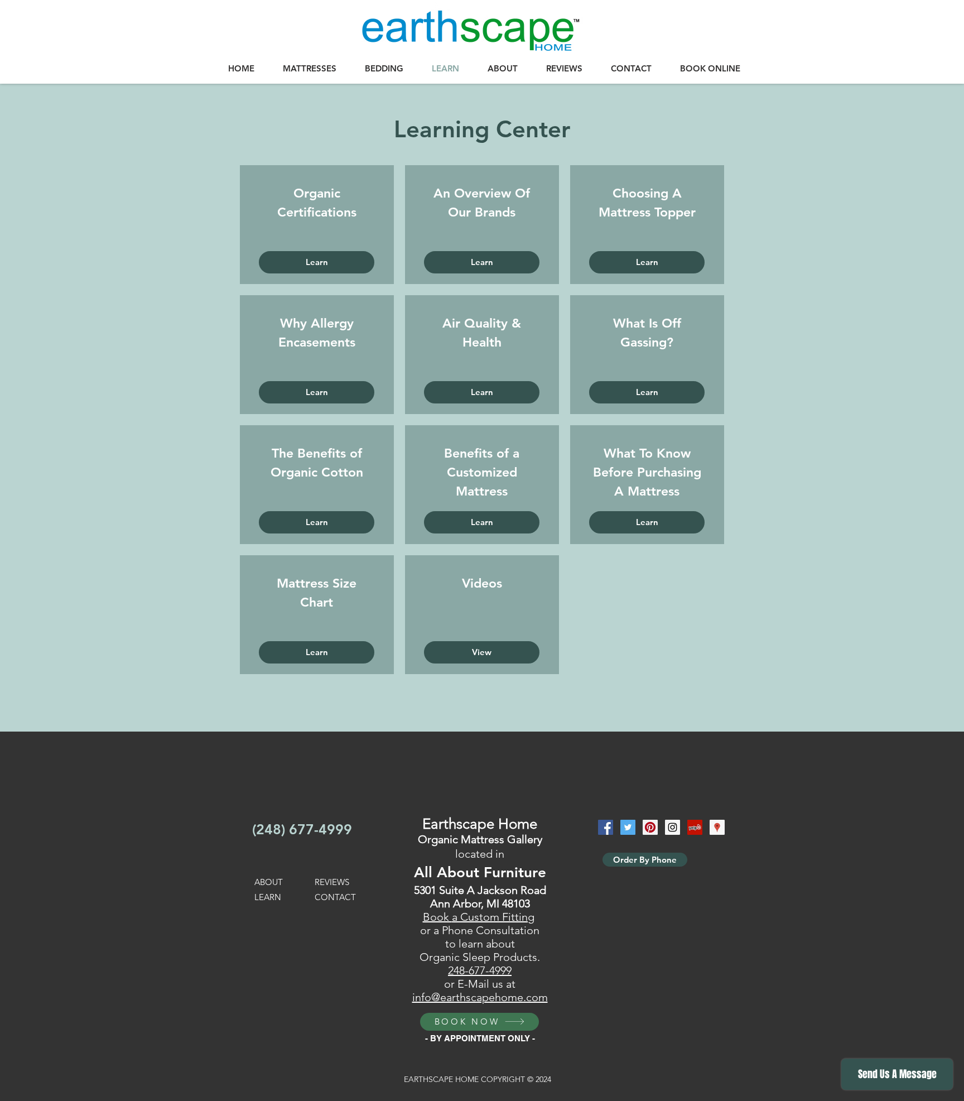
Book (437, 917)
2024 (542, 1079)
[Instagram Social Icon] (672, 827)
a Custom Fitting (493, 917)
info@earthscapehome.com (480, 997)
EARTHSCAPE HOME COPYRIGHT (465, 1079)
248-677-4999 (480, 970)
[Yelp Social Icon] (694, 827)
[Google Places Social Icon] (717, 827)
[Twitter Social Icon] (627, 827)
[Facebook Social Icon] (605, 827)
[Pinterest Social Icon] (650, 827)
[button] (309, 68)
